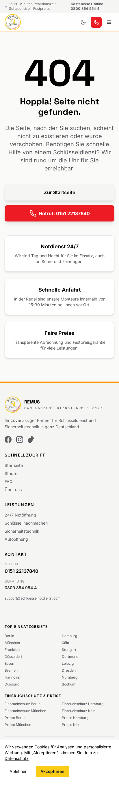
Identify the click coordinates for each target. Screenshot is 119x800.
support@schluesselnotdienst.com (33, 598)
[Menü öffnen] (109, 22)
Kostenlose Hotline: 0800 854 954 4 (88, 6)
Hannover (13, 677)
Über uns (13, 489)
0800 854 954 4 (21, 587)
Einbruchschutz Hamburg (82, 704)
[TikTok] (31, 439)
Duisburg (12, 684)
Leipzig (68, 663)
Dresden (69, 670)
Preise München (18, 724)
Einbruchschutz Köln (78, 711)
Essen (9, 663)
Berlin (9, 636)
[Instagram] (19, 439)
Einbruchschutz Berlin (22, 704)
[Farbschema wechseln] (83, 22)
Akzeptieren (52, 771)
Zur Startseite (59, 192)
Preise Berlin (15, 718)
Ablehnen (18, 771)
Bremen (11, 670)
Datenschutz (17, 758)
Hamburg (69, 636)
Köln (65, 643)
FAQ (9, 481)
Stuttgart (69, 649)
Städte (11, 473)
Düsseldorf (13, 656)
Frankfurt (12, 649)
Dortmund (70, 656)
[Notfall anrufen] (96, 22)
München (12, 643)
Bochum (68, 684)
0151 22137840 (21, 571)
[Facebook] (8, 439)
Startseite (14, 465)
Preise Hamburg (75, 718)
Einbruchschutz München (25, 711)
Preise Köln (71, 724)
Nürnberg (69, 677)
